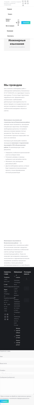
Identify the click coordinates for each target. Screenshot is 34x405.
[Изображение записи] (26, 279)
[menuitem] (9, 9)
